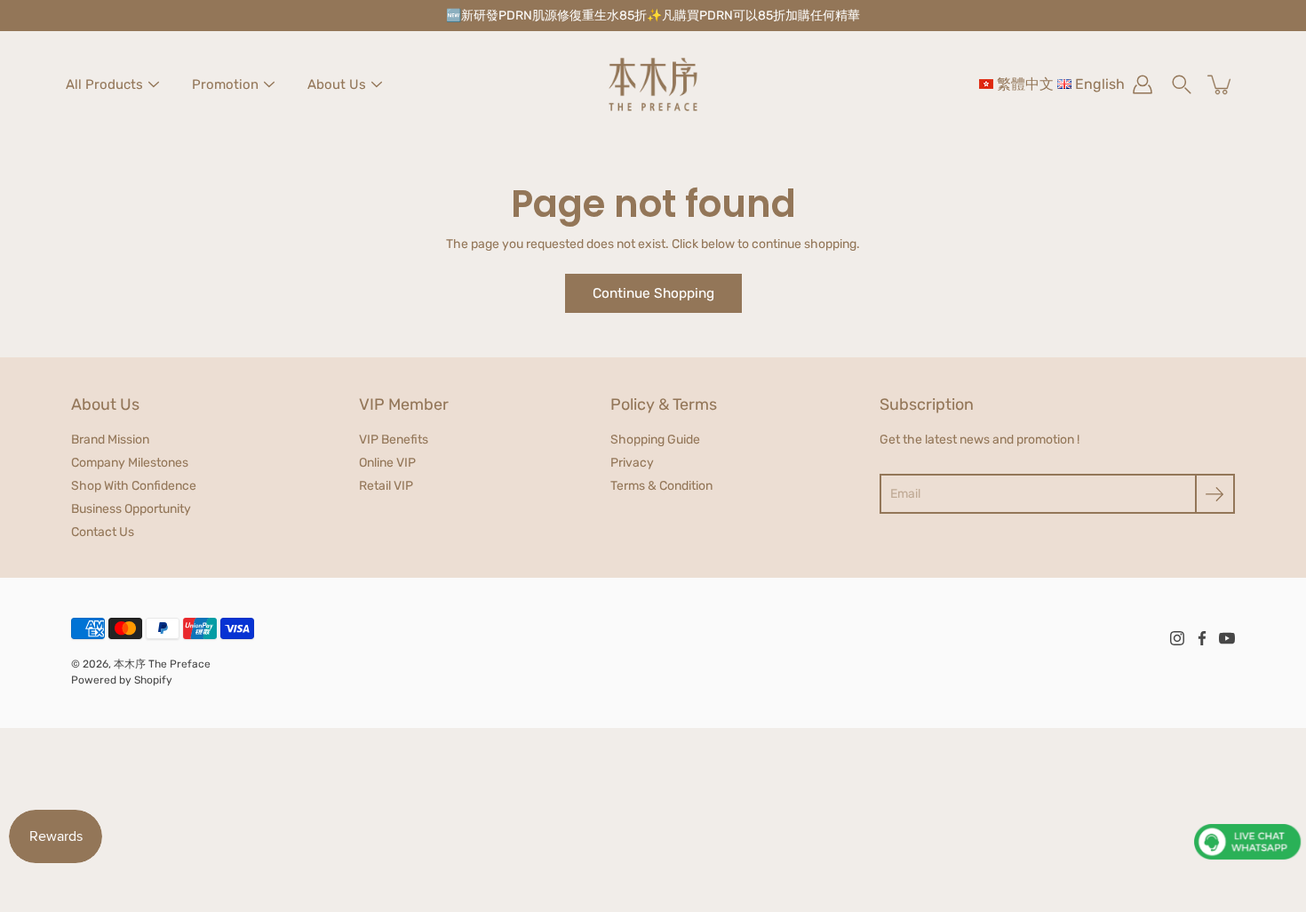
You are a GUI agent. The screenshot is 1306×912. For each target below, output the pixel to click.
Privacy (632, 462)
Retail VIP (386, 485)
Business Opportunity (131, 508)
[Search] (1181, 84)
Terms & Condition (661, 485)
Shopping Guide (655, 439)
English (1100, 84)
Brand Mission (110, 439)
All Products (104, 84)
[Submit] (1215, 494)
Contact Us (102, 532)
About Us (336, 84)
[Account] (1142, 84)
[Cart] (1220, 84)
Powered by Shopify (121, 680)
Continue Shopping (653, 293)
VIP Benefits (393, 439)
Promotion (225, 84)
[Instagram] (1177, 638)
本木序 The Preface (162, 664)
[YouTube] (1227, 638)
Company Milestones (129, 462)
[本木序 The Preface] (653, 84)
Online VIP (387, 462)
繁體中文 (1025, 84)
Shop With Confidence (133, 485)
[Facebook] (1202, 638)
